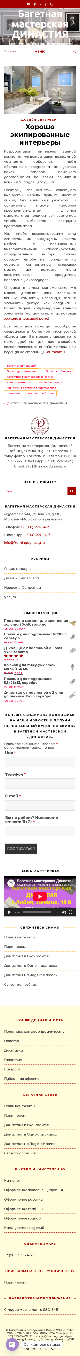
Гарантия (13, 1060)
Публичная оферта (22, 1079)
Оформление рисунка (23, 1199)
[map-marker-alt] (35, 4)
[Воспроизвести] (9, 912)
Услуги (10, 597)
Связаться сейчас (20, 984)
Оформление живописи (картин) (33, 1190)
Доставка (13, 1050)
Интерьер (14, 393)
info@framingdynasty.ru (24, 543)
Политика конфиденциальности (34, 1031)
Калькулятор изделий (24, 1228)
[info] (46, 4)
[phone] (51, 4)
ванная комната (19, 382)
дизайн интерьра (50, 382)
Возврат (12, 1069)
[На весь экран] (71, 912)
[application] (40, 896)
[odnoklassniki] (41, 4)
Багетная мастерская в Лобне (30, 376)
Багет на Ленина (58, 371)
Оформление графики (23, 1209)
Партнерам (15, 947)
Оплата (11, 1041)
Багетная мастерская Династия (38, 403)
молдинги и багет (41, 393)
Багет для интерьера (23, 371)
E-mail (13, 796)
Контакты (55, 352)
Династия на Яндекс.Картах (30, 975)
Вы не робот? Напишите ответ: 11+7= (31, 819)
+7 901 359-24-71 (37, 535)
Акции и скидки (18, 569)
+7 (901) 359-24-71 (35, 527)
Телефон (15, 774)
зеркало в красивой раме (26, 318)
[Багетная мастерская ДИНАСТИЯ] (40, 26)
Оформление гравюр (22, 1218)
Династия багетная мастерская (31, 387)
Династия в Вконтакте (26, 956)
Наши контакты (19, 937)
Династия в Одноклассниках (30, 966)
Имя (10, 753)
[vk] (28, 4)
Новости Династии (22, 588)
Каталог (12, 1181)
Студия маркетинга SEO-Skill (31, 1310)
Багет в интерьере (21, 365)
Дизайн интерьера (40, 119)
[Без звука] (64, 912)
